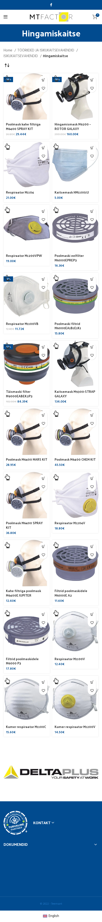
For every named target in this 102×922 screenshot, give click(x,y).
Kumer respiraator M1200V (75, 727)
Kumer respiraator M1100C (26, 727)
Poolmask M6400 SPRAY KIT (24, 525)
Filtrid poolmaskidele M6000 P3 (22, 661)
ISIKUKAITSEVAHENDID (21, 56)
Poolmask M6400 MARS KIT (26, 459)
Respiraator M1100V (70, 659)
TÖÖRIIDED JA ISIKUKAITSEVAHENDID (46, 50)
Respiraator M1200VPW (24, 256)
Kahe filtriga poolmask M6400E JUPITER (23, 593)
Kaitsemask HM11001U (72, 192)
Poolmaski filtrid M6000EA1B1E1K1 (68, 326)
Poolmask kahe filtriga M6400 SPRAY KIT (23, 126)
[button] (43, 80)
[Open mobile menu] (5, 17)
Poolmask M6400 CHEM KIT (75, 459)
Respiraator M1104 (20, 192)
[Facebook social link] (51, 5)
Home (8, 50)
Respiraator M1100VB (22, 324)
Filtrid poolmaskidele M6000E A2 (71, 593)
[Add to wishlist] (43, 88)
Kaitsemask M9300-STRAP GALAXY (75, 394)
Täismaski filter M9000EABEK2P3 (19, 394)
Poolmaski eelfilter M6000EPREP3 (69, 258)
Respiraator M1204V (70, 523)
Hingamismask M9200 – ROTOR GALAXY (73, 126)
